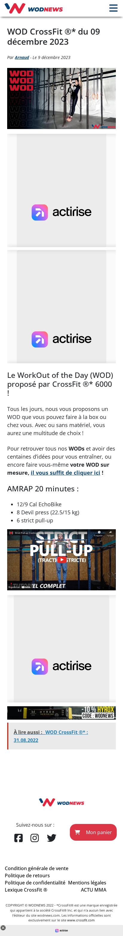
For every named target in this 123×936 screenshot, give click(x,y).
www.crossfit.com (81, 920)
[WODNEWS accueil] (34, 8)
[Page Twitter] (51, 838)
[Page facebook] (18, 838)
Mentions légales (87, 882)
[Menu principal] (113, 8)
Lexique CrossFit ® (26, 890)
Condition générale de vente (36, 868)
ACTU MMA (93, 890)
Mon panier (98, 832)
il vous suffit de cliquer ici (65, 472)
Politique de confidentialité (35, 882)
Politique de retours (27, 875)
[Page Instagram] (34, 838)
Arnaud (22, 57)
